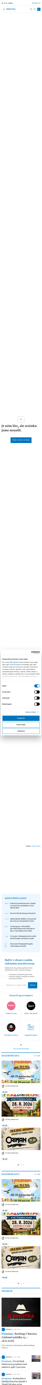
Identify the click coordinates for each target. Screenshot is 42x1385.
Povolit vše (21, 718)
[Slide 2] (21, 1164)
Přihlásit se (36, 3)
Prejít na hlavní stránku (21, 440)
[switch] (37, 692)
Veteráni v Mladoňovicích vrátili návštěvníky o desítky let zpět (23, 937)
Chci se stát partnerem (21, 1049)
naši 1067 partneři (12, 662)
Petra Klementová (11, 1086)
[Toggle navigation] (4, 9)
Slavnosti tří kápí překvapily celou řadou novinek (21, 945)
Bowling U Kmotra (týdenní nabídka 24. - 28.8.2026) (19, 1337)
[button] (38, 9)
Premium (7, 1334)
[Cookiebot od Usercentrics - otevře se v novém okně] (31, 652)
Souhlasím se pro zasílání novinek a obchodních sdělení (21, 977)
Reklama (28, 846)
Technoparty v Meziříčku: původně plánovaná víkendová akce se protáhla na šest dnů (22, 928)
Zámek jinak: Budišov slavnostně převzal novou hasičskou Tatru (23, 920)
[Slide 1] (21, 1044)
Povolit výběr (21, 724)
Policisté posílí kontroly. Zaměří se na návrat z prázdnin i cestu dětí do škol (23, 905)
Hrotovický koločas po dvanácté (23, 913)
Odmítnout (21, 731)
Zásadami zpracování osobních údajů (20, 975)
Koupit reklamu (36, 846)
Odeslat (33, 985)
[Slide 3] (23, 1164)
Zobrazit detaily (30, 712)
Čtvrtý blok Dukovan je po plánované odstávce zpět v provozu (14, 1364)
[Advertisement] (21, 869)
